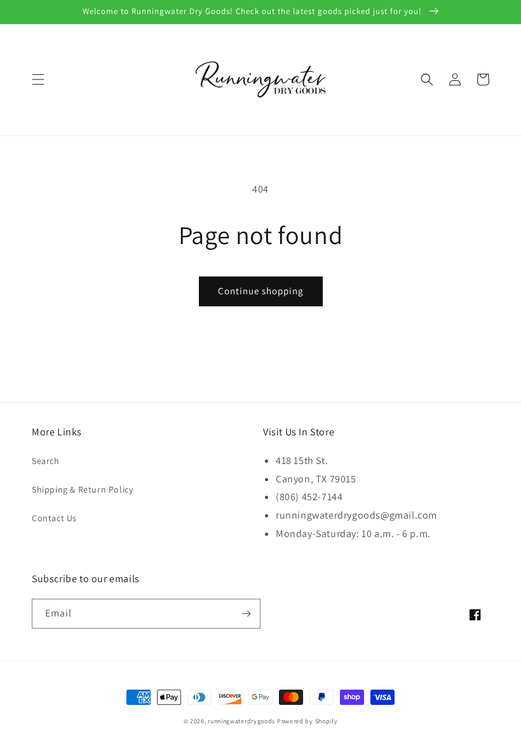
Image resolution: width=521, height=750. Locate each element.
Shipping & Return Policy (82, 489)
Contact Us (54, 518)
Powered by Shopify (307, 721)
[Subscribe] (246, 614)
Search (46, 461)
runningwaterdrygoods (241, 721)
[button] (38, 79)
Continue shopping (261, 291)
